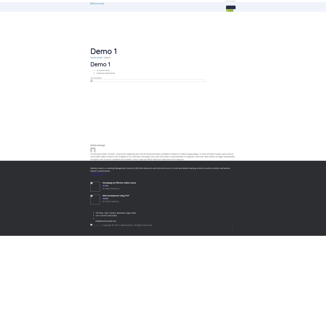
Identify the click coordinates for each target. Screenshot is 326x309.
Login (227, 1)
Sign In (21, 305)
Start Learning (98, 174)
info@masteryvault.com (106, 221)
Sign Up (14, 305)
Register (233, 1)
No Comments (95, 78)
